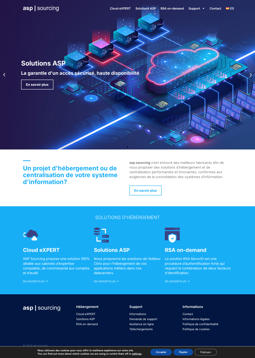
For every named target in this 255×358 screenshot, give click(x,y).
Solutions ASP (146, 8)
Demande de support (143, 319)
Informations (137, 314)
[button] (4, 74)
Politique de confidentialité (200, 324)
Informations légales (196, 319)
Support (194, 8)
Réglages (205, 352)
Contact (215, 8)
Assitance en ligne (141, 324)
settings (137, 354)
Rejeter (183, 352)
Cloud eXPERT (120, 8)
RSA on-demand (172, 8)
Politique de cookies (196, 329)
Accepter (161, 352)
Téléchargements (141, 329)
